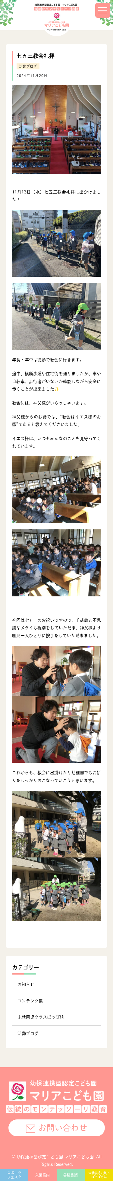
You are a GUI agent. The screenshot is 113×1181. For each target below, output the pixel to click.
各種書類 (70, 1175)
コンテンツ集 (30, 1001)
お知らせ (25, 984)
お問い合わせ (62, 1128)
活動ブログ (28, 66)
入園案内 (42, 1175)
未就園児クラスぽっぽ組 (40, 1017)
